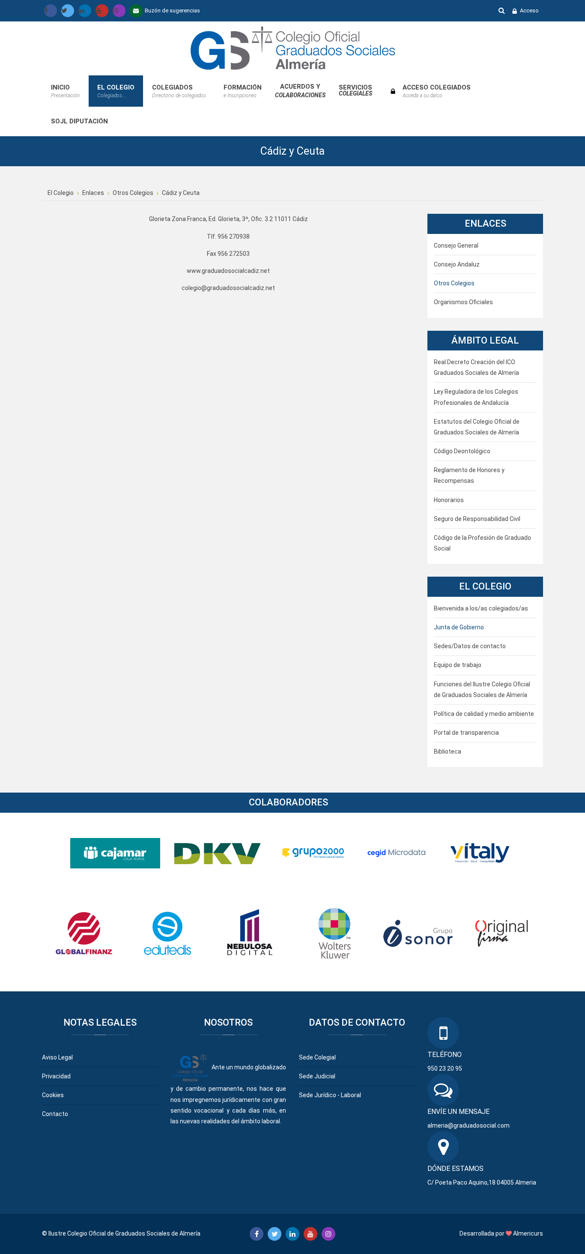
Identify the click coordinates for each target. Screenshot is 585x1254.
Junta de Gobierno (459, 627)
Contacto (55, 1113)
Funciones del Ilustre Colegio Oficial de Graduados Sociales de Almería (482, 689)
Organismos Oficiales (463, 302)
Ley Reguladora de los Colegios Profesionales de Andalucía (476, 397)
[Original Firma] (501, 932)
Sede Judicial (317, 1076)
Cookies (53, 1095)
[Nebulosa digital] (251, 932)
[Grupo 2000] (313, 852)
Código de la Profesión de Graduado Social (482, 543)
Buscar (501, 10)
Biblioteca (447, 751)
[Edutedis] (167, 932)
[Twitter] (67, 11)
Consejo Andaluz (457, 264)
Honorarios (449, 500)
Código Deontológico (462, 451)
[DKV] (219, 852)
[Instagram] (119, 11)
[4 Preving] (480, 852)
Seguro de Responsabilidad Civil (477, 518)
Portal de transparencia (466, 732)
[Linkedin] (84, 11)
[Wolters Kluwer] (334, 932)
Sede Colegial (317, 1057)
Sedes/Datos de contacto (470, 646)
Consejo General (456, 245)
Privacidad (56, 1076)
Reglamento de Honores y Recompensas (469, 475)
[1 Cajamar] (115, 852)
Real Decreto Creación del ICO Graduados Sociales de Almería (476, 367)
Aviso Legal (57, 1057)
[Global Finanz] (84, 932)
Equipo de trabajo (457, 664)
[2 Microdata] (396, 852)
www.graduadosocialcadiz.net (228, 270)
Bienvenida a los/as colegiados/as (481, 608)
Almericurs (528, 1233)
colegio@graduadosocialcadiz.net (228, 287)
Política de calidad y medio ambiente (484, 713)
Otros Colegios (454, 283)
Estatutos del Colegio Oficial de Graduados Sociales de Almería (476, 427)
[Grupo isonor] (418, 932)
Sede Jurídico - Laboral (330, 1095)
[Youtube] (102, 11)
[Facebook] (50, 11)
